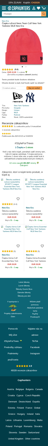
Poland (9, 426)
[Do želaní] (18, 199)
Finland (20, 408)
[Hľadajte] (43, 13)
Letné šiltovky (24, 282)
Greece (11, 414)
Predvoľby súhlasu (13, 347)
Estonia (11, 408)
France (29, 408)
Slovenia (13, 432)
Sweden (22, 432)
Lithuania (17, 420)
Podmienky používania (13, 356)
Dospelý (17, 108)
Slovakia (38, 426)
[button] (22, 66)
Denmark (12, 401)
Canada (39, 389)
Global (37, 408)
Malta (39, 420)
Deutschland (25, 401)
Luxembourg (29, 420)
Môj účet (13, 335)
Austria (10, 389)
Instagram (35, 353)
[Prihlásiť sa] (34, 8)
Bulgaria (30, 389)
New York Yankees (21, 106)
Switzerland (33, 432)
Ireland (30, 414)
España (36, 401)
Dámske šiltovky (24, 292)
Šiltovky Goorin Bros (24, 289)
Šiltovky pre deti (24, 296)
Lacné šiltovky (24, 286)
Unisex (16, 110)
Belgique (20, 389)
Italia (37, 414)
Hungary (21, 414)
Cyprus (20, 395)
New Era (5, 21)
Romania (28, 426)
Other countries (32, 439)
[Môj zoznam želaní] (38, 8)
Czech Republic (32, 395)
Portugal (18, 426)
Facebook (35, 347)
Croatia (11, 395)
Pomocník (13, 329)
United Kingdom (15, 439)
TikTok (35, 341)
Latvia (8, 420)
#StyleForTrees (12, 341)
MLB (16, 112)
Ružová (17, 115)
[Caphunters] (14, 8)
